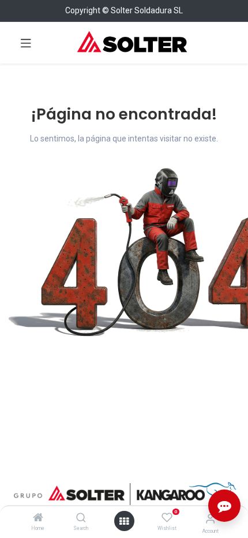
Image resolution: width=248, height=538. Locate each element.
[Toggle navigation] (26, 43)
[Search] (81, 518)
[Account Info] (210, 518)
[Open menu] (124, 521)
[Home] (38, 518)
